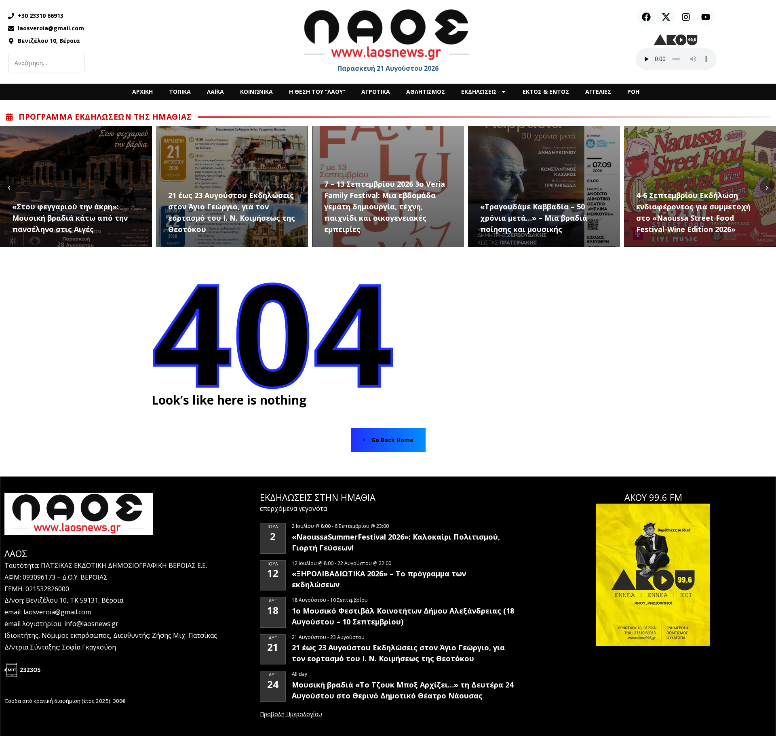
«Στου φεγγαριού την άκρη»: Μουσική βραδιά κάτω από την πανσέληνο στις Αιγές (70, 218)
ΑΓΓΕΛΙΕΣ (598, 91)
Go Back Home (391, 440)
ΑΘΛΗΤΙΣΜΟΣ (425, 91)
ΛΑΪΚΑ (215, 91)
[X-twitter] (666, 17)
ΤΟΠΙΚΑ (180, 91)
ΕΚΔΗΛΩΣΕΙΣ (479, 91)
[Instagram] (686, 17)
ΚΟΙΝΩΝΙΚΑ (256, 91)
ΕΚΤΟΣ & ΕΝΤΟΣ (546, 91)
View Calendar (291, 714)
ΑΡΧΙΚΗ (142, 91)
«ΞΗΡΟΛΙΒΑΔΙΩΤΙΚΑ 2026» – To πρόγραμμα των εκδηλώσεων (379, 579)
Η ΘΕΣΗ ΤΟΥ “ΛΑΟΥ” (317, 91)
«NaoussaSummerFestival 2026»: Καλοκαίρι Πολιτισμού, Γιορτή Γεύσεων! (396, 542)
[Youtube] (706, 17)
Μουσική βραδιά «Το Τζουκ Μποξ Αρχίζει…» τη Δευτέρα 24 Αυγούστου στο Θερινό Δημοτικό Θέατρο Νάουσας (402, 690)
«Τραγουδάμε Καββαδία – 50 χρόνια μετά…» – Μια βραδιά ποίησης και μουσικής (533, 218)
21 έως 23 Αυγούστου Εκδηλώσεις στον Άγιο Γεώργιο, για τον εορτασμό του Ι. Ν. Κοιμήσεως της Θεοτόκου (231, 212)
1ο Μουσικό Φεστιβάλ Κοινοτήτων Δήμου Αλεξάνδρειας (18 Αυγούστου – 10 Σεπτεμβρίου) (403, 616)
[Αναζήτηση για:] (46, 63)
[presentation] (9, 186)
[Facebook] (646, 17)
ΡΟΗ (633, 91)
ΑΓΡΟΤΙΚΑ (375, 91)
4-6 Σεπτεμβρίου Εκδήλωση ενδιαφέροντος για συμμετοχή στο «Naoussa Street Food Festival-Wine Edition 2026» (693, 212)
